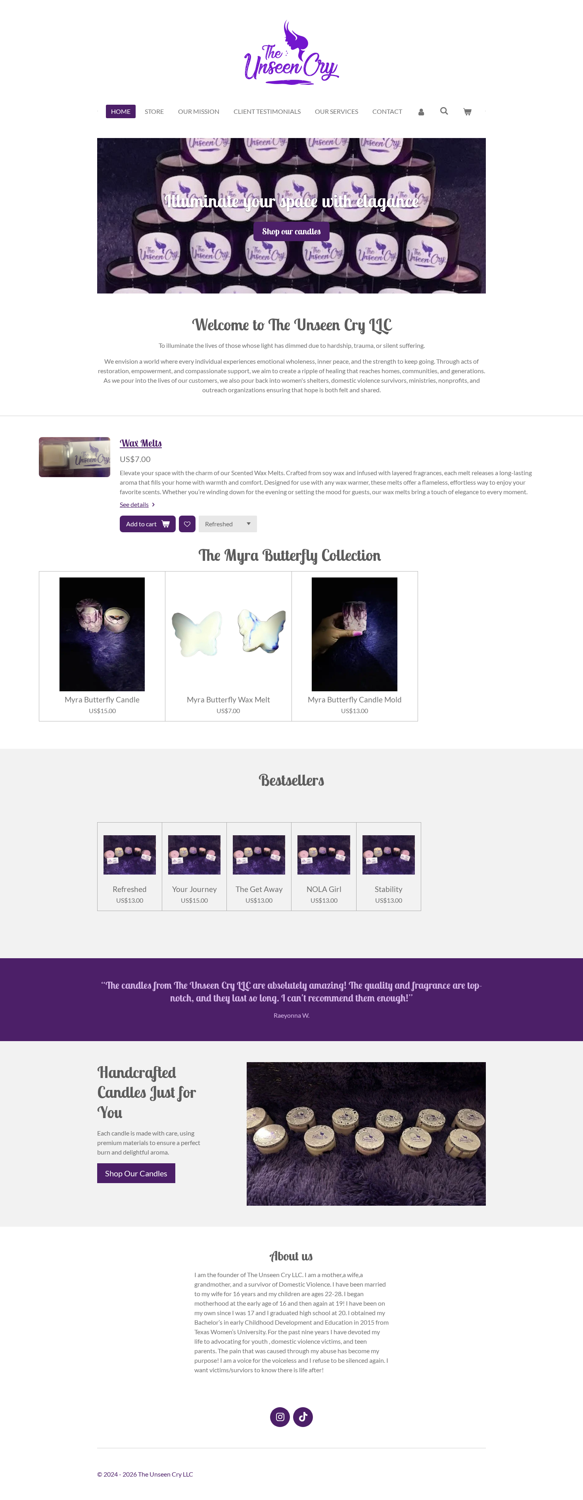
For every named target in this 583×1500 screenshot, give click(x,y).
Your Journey (194, 889)
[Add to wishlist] (187, 524)
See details (134, 504)
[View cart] (467, 111)
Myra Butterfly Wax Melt (228, 699)
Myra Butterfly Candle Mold (355, 699)
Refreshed (130, 889)
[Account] (420, 111)
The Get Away (259, 889)
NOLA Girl (324, 889)
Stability (389, 889)
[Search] (444, 110)
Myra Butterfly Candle (102, 699)
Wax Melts (141, 443)
